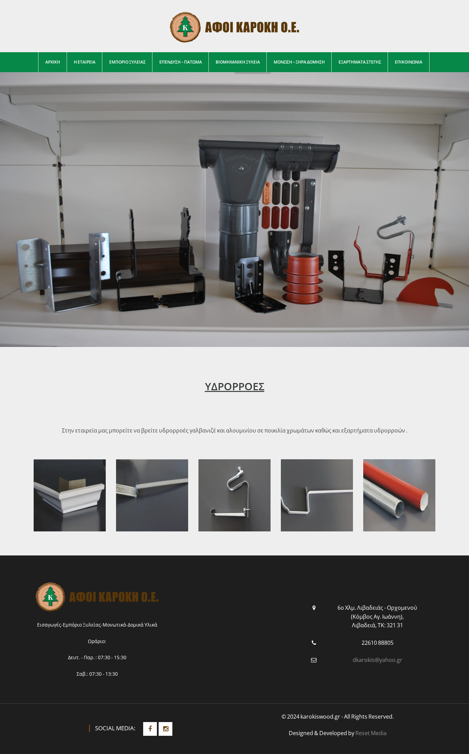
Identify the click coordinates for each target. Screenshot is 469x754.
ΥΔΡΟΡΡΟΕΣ (234, 386)
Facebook (150, 729)
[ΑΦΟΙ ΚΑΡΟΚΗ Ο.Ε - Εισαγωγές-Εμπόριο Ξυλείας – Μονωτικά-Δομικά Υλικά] (234, 26)
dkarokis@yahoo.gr (377, 660)
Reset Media (371, 733)
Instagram (165, 729)
